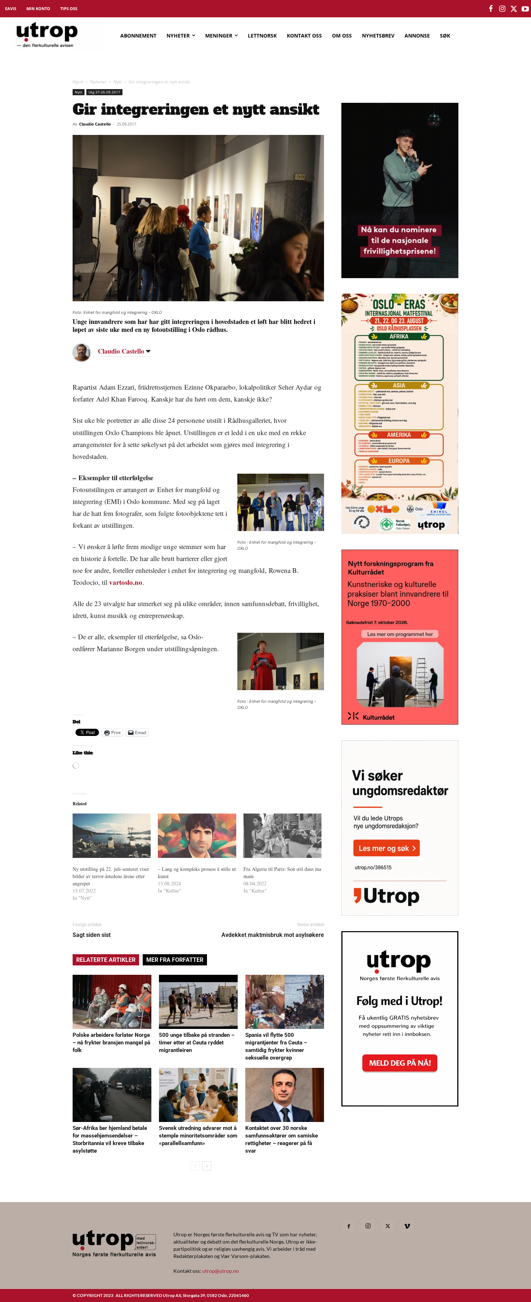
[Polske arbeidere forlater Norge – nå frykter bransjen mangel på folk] (112, 1002)
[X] (387, 1226)
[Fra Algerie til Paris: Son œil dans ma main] (282, 836)
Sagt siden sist (92, 934)
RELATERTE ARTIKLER (105, 959)
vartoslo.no (125, 582)
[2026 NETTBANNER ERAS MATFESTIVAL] (399, 531)
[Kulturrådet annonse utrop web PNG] (399, 722)
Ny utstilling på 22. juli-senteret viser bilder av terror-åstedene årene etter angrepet (111, 876)
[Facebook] (348, 1226)
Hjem (78, 82)
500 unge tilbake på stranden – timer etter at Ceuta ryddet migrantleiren (196, 1042)
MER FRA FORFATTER (174, 959)
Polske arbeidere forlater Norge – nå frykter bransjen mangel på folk (111, 1042)
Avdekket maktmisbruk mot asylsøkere (272, 934)
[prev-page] (195, 1165)
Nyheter (98, 82)
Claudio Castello (95, 124)
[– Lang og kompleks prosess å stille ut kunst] (197, 836)
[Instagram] (368, 1226)
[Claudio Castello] (87, 352)
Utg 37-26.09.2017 (104, 92)
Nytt (117, 82)
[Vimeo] (407, 1226)
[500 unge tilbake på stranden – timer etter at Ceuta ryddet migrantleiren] (198, 1002)
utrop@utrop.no (220, 1271)
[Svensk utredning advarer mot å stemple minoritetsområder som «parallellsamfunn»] (198, 1095)
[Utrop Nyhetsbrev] (399, 1104)
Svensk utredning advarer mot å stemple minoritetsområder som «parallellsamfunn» (198, 1136)
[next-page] (206, 1165)
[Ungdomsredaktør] (399, 913)
